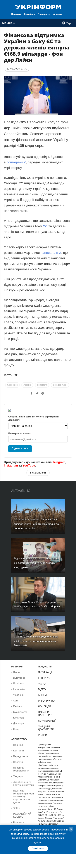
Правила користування (21, 769)
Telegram (58, 462)
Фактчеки (18, 694)
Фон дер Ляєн (60, 385)
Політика (18, 683)
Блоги (42, 695)
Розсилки (18, 822)
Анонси (57, 14)
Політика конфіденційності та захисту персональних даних (23, 796)
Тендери (18, 776)
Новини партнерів (45, 714)
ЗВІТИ (16, 808)
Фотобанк (29, 14)
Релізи (42, 735)
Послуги (16, 14)
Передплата (20, 756)
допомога (42, 385)
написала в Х (51, 253)
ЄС (45, 226)
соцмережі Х (16, 162)
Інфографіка (46, 700)
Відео (42, 689)
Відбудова (19, 677)
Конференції (47, 720)
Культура (18, 717)
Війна (16, 672)
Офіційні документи (46, 728)
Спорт (16, 729)
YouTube (29, 465)
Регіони (17, 706)
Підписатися (19, 448)
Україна (27, 385)
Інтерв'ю (44, 677)
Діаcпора (18, 723)
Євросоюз (12, 385)
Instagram (11, 465)
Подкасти (45, 666)
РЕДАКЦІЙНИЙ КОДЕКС (22, 815)
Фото (42, 683)
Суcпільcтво (20, 711)
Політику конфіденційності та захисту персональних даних (38, 838)
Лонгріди (44, 706)
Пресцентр (44, 14)
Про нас (18, 744)
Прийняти (38, 848)
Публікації (45, 672)
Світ (15, 700)
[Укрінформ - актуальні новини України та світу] (38, 7)
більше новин (38, 473)
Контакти (18, 750)
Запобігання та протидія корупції (23, 783)
